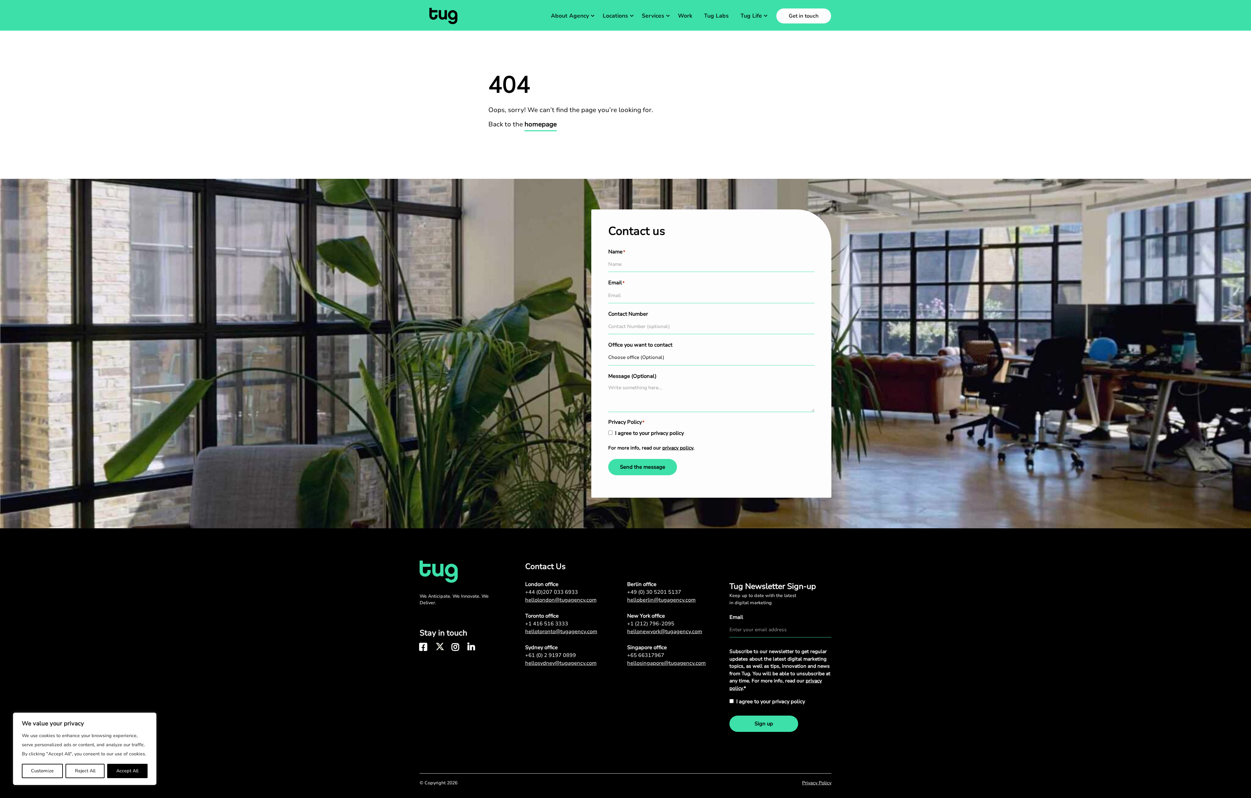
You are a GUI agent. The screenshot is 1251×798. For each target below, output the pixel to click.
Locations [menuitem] (615, 16)
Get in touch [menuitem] (804, 16)
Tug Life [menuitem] (751, 16)
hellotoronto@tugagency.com (561, 631)
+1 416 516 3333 (546, 623)
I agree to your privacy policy (649, 433)
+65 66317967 (645, 655)
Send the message (642, 467)
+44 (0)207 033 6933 (551, 592)
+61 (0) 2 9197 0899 (550, 655)
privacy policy (677, 448)
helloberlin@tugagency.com (661, 600)
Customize (42, 771)
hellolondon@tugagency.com (561, 600)
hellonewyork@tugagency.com (664, 631)
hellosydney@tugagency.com (561, 663)
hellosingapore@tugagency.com (666, 663)
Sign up (764, 723)
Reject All (85, 771)
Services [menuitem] (653, 16)
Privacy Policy (816, 783)
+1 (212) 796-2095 (650, 623)
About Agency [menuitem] (570, 16)
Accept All (127, 771)
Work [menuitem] (685, 16)
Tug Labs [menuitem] (716, 16)
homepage (541, 124)
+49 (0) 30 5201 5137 (654, 592)
